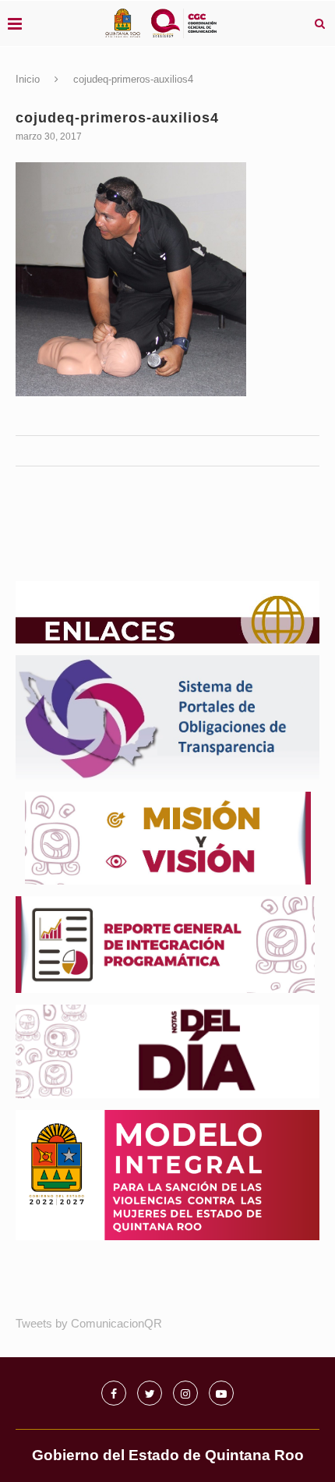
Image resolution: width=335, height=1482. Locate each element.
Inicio (28, 79)
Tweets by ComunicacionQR (89, 1323)
